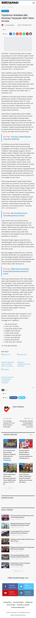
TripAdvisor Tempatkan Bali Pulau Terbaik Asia (23, 364)
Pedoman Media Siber (18, 607)
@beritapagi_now (21, 578)
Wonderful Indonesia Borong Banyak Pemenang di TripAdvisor (7, 380)
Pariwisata (5, 11)
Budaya (22, 440)
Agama (6, 440)
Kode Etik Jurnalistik (23, 605)
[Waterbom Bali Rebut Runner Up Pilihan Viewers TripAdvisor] (8, 357)
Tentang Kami (7, 602)
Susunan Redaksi (18, 602)
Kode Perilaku (11, 605)
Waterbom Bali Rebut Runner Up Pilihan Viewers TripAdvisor (7, 364)
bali (6, 390)
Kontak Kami (29, 602)
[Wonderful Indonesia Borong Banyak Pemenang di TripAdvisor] (8, 372)
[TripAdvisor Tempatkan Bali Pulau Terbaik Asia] (24, 357)
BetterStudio (22, 615)
